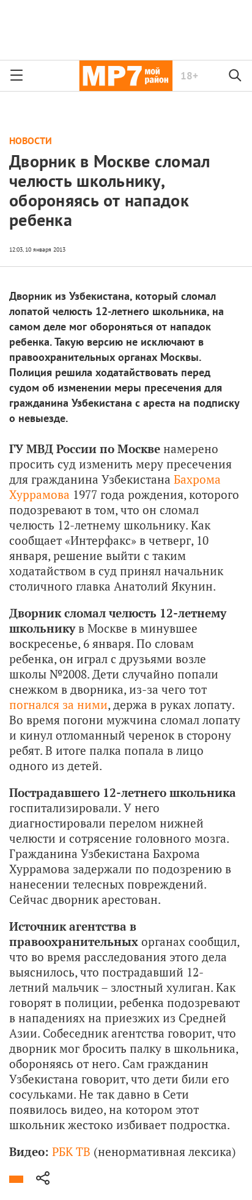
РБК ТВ (71, 1151)
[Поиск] (235, 75)
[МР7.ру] (125, 75)
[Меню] (16, 75)
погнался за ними (58, 704)
